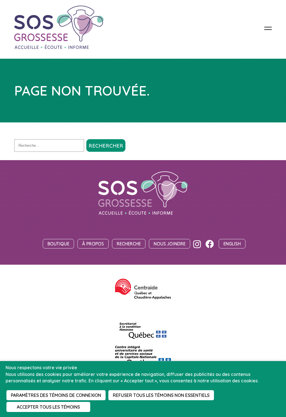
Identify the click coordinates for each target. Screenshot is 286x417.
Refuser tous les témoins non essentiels (161, 395)
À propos (93, 244)
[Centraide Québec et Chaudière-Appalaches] (143, 289)
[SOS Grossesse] (143, 193)
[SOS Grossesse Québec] (59, 28)
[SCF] (143, 328)
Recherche (129, 244)
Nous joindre (169, 244)
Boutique (58, 244)
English (232, 244)
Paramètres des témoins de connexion (56, 395)
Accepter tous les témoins (48, 407)
